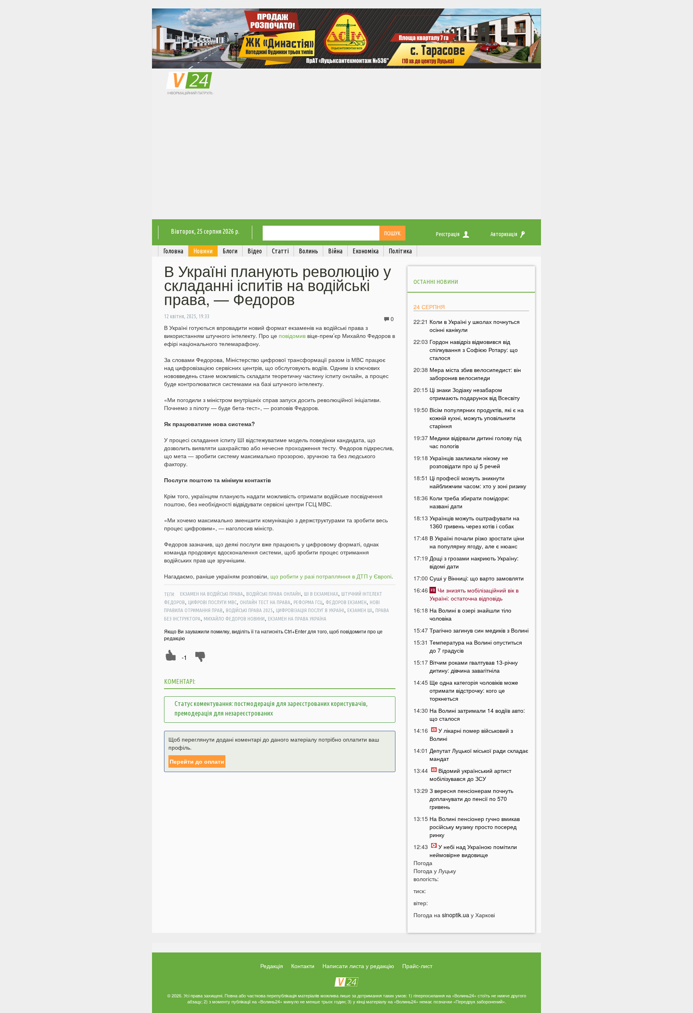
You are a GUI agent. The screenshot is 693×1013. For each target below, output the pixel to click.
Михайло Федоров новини (234, 618)
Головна (173, 251)
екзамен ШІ (359, 610)
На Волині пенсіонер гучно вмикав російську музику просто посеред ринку (475, 827)
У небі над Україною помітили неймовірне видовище (473, 851)
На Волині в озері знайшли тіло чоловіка (470, 614)
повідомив (292, 336)
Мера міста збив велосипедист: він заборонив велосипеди (475, 374)
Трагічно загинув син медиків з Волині (479, 630)
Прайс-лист (417, 966)
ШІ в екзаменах (321, 593)
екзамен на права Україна (297, 618)
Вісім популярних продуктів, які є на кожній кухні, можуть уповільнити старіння (477, 418)
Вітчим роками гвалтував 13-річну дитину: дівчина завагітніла (474, 666)
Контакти (302, 966)
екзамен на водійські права (211, 593)
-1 (184, 657)
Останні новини (435, 281)
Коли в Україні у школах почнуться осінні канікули (475, 325)
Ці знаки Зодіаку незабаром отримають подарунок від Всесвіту (475, 394)
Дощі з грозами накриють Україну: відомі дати (474, 562)
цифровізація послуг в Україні (310, 610)
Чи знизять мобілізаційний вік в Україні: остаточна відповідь (474, 594)
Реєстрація (448, 234)
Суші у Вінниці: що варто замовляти (477, 578)
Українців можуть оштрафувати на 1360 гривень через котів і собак (474, 522)
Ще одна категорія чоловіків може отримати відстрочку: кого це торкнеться (474, 690)
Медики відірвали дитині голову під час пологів (475, 442)
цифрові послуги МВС (212, 602)
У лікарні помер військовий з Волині (471, 734)
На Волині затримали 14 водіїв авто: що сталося (477, 714)
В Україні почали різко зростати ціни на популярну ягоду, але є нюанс (477, 542)
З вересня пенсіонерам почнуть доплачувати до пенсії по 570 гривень (471, 799)
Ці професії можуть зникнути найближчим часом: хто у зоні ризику (478, 482)
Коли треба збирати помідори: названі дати (469, 502)
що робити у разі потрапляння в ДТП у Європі (330, 576)
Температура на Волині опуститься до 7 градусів (476, 646)
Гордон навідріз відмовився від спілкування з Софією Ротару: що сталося (474, 350)
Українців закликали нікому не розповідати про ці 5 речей (469, 462)
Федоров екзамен (346, 602)
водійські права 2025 (249, 610)
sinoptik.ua (455, 915)
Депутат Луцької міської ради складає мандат (479, 754)
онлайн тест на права (265, 602)
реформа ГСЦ (308, 602)
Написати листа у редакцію (358, 966)
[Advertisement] (346, 159)
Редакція (271, 966)
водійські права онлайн (273, 593)
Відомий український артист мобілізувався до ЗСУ (470, 774)
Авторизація (503, 234)
